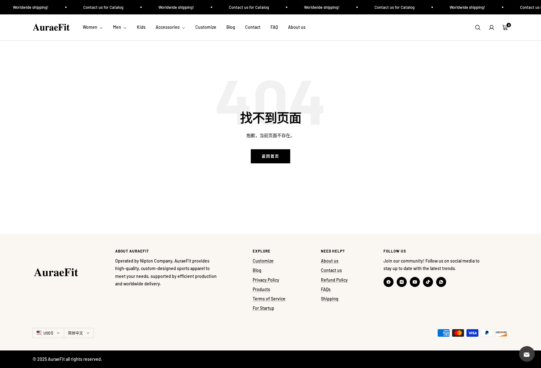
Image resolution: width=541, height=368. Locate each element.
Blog (230, 27)
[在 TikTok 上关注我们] (428, 282)
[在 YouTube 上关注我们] (415, 282)
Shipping (329, 298)
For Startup (263, 308)
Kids (141, 27)
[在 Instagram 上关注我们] (402, 282)
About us (297, 27)
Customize (205, 27)
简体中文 (75, 333)
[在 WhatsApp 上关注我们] (441, 282)
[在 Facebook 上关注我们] (389, 282)
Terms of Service (269, 298)
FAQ (274, 27)
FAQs (326, 289)
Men (117, 27)
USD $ (48, 333)
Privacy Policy (266, 280)
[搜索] (478, 27)
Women (90, 27)
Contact (252, 27)
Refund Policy (334, 280)
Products (261, 289)
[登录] (491, 27)
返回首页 (270, 156)
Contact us (331, 270)
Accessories (168, 27)
